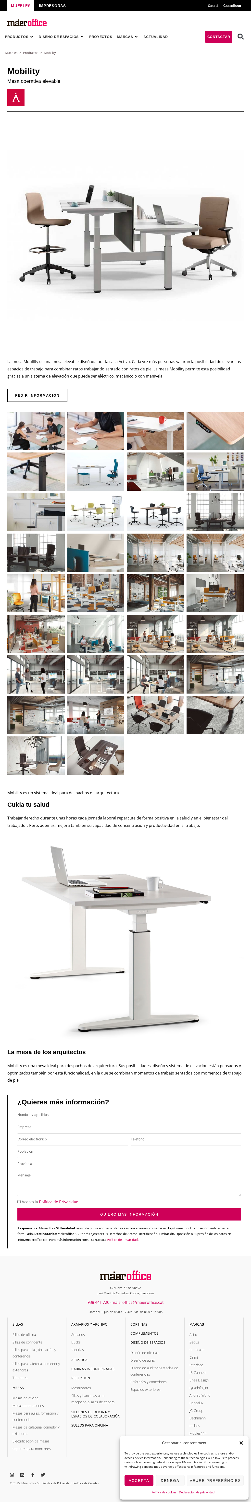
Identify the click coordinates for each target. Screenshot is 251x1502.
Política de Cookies (86, 1483)
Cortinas (138, 1324)
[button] (241, 1443)
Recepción (80, 1378)
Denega (170, 1480)
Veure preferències (215, 1480)
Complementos (144, 1333)
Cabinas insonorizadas (92, 1369)
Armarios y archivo (89, 1324)
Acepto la (50, 1202)
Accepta (139, 1480)
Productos (30, 52)
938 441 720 (98, 1302)
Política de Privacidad (58, 1202)
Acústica (79, 1359)
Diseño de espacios (147, 1342)
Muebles (11, 52)
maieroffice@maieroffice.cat (138, 1302)
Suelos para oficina (89, 1425)
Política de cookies (163, 1492)
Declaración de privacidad (196, 1492)
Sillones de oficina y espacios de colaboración (95, 1414)
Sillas (18, 1324)
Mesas (18, 1387)
